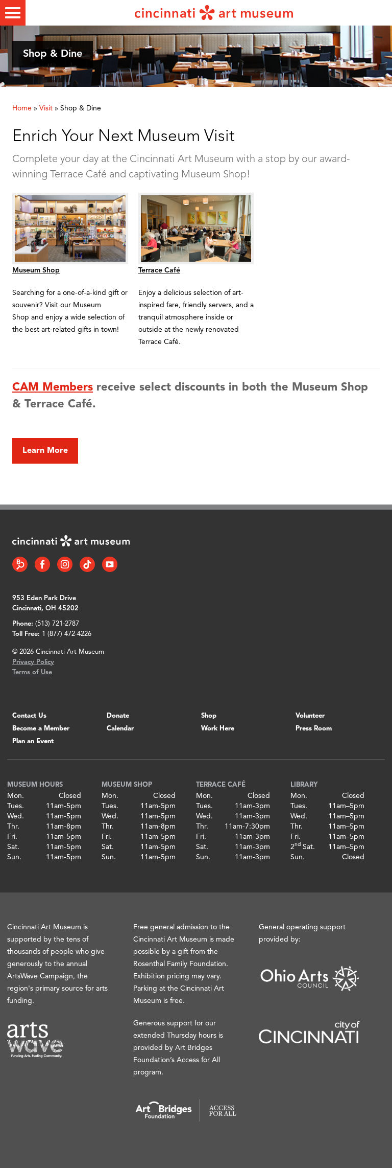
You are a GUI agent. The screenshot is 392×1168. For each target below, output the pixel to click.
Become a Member (40, 728)
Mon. (15, 795)
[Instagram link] (64, 564)
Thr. (13, 826)
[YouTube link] (109, 564)
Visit (46, 108)
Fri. (12, 836)
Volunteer (310, 716)
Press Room (314, 728)
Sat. (13, 847)
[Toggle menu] (13, 13)
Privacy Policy (33, 662)
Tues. (15, 806)
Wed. (15, 816)
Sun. (14, 857)
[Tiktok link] (87, 564)
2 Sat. (302, 847)
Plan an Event (33, 741)
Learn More (45, 451)
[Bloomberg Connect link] (20, 564)
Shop (208, 716)
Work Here (217, 728)
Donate (118, 716)
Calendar (120, 728)
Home (22, 108)
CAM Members (52, 387)
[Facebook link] (42, 564)
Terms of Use (32, 672)
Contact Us (29, 716)
